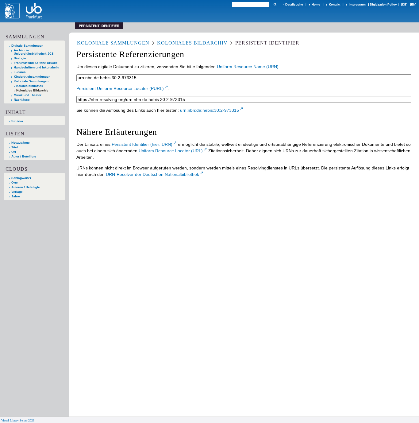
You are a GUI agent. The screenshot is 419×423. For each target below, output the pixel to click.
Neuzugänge (20, 142)
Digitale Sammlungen (27, 45)
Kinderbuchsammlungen (32, 76)
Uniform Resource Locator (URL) (171, 150)
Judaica (20, 72)
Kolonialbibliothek (29, 85)
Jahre (15, 196)
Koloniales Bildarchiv (32, 90)
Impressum (357, 4)
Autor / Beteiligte (23, 156)
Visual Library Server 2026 (17, 420)
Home (316, 4)
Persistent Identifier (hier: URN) (142, 144)
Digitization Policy (383, 4)
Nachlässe (22, 99)
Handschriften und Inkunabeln (36, 67)
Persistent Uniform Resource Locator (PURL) (120, 88)
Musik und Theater (27, 95)
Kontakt (334, 4)
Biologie (20, 58)
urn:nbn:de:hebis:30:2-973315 (209, 110)
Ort (13, 151)
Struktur (17, 121)
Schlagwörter (21, 178)
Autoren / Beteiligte (25, 187)
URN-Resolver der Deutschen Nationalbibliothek (152, 174)
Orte (14, 182)
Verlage (17, 191)
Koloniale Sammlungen (31, 81)
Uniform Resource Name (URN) (248, 66)
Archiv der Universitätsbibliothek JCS (34, 52)
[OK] (275, 4)
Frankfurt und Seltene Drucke (36, 62)
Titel (14, 147)
